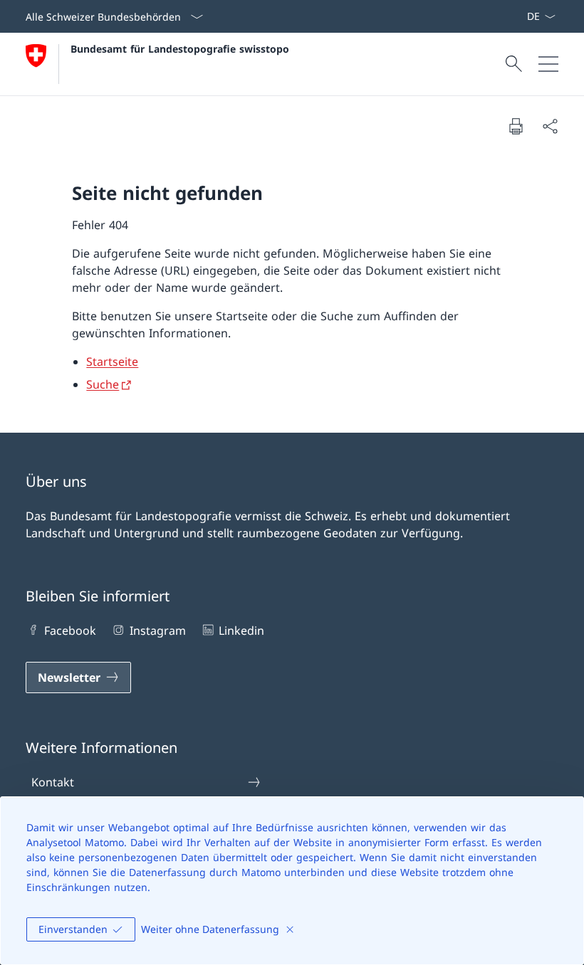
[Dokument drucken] (516, 126)
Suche (102, 384)
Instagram (157, 630)
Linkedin (241, 630)
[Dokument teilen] (550, 126)
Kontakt (52, 782)
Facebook (70, 630)
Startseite (112, 361)
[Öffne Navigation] (548, 64)
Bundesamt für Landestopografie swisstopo (180, 49)
